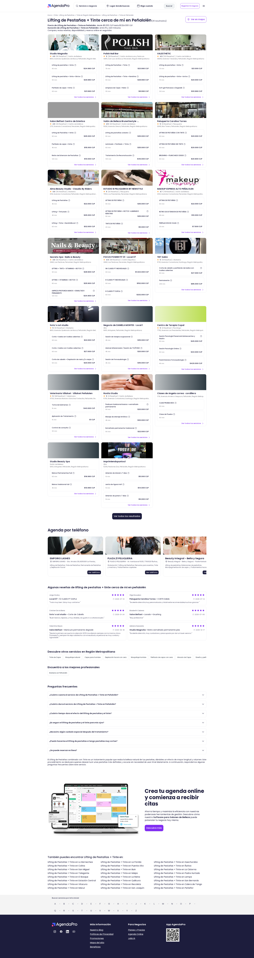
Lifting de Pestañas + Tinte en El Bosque (68, 876)
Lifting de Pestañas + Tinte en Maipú (119, 873)
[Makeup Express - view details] (180, 178)
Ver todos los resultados (127, 516)
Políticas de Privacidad (101, 934)
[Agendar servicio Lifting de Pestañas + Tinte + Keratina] (127, 78)
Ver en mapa (198, 19)
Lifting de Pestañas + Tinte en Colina (66, 865)
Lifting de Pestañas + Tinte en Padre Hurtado (177, 873)
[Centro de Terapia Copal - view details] (180, 314)
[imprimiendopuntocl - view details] (127, 450)
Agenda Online (135, 934)
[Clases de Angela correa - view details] (180, 382)
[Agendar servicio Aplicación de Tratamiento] (73, 418)
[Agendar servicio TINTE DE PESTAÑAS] (127, 225)
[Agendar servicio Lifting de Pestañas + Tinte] (127, 67)
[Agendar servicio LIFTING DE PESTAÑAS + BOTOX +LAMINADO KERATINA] (127, 213)
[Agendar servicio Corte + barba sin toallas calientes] (73, 338)
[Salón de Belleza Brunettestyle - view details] (127, 110)
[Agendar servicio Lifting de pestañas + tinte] (73, 67)
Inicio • (50, 15)
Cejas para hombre (93, 657)
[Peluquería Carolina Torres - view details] (180, 110)
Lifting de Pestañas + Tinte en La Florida (121, 862)
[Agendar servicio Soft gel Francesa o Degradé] (180, 90)
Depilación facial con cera (115, 657)
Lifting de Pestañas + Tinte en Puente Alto (122, 865)
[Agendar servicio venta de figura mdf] (127, 486)
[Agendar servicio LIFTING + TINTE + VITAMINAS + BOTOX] (73, 270)
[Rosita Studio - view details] (127, 382)
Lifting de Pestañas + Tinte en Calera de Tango (178, 884)
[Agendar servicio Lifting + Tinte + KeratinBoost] (73, 225)
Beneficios (95, 946)
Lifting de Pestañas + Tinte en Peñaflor (174, 887)
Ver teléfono (94, 572)
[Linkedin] (67, 931)
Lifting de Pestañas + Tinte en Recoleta (121, 884)
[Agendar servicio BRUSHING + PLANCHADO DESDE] (180, 157)
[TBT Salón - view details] (180, 246)
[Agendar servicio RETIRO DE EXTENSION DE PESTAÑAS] (180, 213)
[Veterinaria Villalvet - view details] (73, 382)
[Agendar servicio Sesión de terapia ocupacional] (127, 338)
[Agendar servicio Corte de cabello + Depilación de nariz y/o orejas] (73, 361)
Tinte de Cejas (55, 657)
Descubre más (154, 827)
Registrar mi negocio (190, 6)
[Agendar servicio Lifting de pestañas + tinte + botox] (180, 78)
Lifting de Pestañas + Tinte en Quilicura (120, 880)
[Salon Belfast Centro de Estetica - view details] (73, 110)
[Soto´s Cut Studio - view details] (73, 314)
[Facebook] (61, 931)
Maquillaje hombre (138, 657)
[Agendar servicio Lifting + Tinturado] (73, 213)
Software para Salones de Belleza (171, 817)
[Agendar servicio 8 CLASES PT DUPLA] (127, 293)
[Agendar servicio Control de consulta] (73, 429)
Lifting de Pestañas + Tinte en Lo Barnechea (70, 862)
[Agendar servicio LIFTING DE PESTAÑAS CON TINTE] (180, 134)
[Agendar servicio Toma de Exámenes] (73, 407)
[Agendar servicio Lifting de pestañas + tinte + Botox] (73, 78)
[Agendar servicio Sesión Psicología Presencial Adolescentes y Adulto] (180, 338)
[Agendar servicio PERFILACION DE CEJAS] (180, 225)
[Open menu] (203, 6)
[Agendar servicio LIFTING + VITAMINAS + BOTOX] (73, 282)
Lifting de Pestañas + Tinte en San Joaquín (122, 887)
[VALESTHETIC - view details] (180, 42)
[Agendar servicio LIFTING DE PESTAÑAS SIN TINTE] (180, 146)
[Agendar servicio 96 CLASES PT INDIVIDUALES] (127, 270)
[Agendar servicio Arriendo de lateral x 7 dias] (127, 475)
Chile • (56, 15)
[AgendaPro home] (58, 6)
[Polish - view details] (127, 42)
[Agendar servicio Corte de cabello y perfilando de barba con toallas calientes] (180, 270)
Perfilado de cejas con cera (162, 657)
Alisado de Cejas (184, 657)
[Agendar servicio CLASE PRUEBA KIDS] (180, 404)
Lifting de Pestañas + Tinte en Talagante (68, 873)
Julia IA (131, 938)
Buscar (169, 6)
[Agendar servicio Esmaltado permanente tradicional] (127, 430)
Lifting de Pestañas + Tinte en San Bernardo (176, 880)
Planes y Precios (136, 929)
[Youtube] (74, 931)
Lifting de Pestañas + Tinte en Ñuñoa (172, 865)
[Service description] (75, 65)
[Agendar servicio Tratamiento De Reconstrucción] (127, 157)
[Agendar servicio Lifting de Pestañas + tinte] (73, 134)
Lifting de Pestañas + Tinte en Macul (66, 887)
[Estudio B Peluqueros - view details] (127, 178)
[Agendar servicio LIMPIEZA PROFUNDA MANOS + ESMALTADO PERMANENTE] (73, 293)
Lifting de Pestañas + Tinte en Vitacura (67, 884)
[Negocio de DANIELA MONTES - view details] (127, 314)
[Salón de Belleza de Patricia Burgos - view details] (73, 450)
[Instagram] (55, 931)
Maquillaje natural (72, 657)
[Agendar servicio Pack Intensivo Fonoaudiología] (180, 362)
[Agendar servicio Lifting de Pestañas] (73, 202)
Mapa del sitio (97, 942)
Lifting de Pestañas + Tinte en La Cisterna (175, 869)
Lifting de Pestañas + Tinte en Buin (118, 869)
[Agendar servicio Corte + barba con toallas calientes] (73, 350)
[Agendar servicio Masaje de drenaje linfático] (127, 418)
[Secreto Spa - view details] (73, 246)
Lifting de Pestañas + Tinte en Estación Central (72, 880)
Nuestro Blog (96, 929)
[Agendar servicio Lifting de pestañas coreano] (127, 134)
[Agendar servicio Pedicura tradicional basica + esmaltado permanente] (127, 407)
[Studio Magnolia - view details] (73, 42)
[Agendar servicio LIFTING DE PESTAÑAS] (127, 202)
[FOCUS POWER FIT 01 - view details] (127, 246)
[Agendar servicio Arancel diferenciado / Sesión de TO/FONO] (127, 350)
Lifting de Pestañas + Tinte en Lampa (173, 876)
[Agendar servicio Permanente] (180, 282)
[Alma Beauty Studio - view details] (73, 178)
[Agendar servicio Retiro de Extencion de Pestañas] (73, 157)
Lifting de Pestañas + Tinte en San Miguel (68, 869)
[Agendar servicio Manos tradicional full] (73, 486)
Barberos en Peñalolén (58, 673)
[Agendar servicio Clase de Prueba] (180, 416)
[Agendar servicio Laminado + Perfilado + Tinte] (127, 146)
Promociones (97, 938)
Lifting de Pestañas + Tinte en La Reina (120, 876)
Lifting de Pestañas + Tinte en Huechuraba (176, 862)
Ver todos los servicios (84, 97)
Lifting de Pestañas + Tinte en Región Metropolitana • (80, 15)
